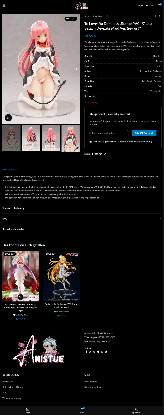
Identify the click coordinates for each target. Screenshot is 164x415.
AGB (4, 392)
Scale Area (97, 16)
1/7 (107, 16)
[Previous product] (152, 16)
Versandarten (90, 381)
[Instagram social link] (94, 352)
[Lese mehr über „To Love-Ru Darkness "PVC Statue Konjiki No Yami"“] (61, 297)
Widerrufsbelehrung (11, 398)
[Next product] (160, 16)
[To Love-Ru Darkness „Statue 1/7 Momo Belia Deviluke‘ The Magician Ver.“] (20, 276)
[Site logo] (82, 5)
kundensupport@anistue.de (97, 341)
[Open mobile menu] (4, 5)
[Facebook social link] (92, 154)
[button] (5, 69)
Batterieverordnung (93, 387)
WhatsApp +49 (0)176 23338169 (99, 337)
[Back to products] (156, 16)
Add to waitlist (144, 133)
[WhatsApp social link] (105, 154)
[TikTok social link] (106, 352)
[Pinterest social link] (100, 154)
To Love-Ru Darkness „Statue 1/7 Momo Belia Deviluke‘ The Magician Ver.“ (20, 307)
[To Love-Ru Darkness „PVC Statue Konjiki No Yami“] (61, 276)
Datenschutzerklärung (141, 141)
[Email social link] (96, 154)
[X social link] (90, 352)
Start (86, 16)
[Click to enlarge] (8, 117)
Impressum (7, 381)
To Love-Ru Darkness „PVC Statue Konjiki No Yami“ (61, 306)
